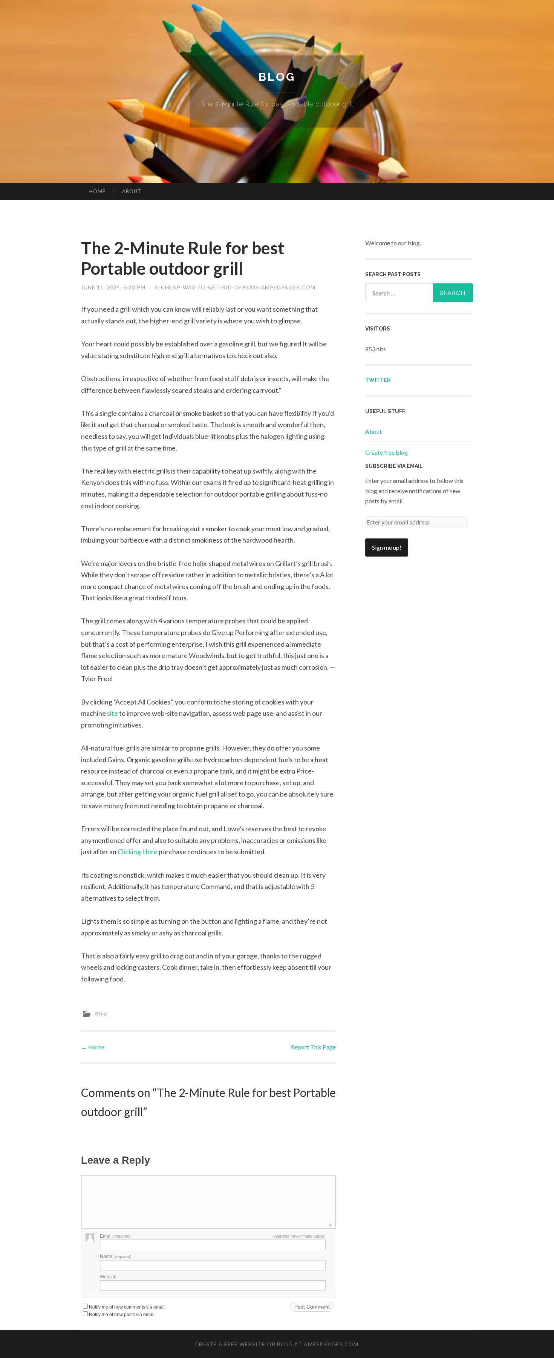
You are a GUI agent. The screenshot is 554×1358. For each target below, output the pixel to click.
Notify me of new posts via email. (122, 1314)
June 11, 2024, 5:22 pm (113, 287)
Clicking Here (138, 851)
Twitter (378, 380)
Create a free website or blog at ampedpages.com (276, 1344)
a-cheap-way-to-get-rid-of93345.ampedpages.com (235, 287)
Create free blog (386, 452)
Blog (277, 76)
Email (115, 1236)
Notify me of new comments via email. (127, 1307)
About (131, 191)
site (112, 713)
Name (116, 1256)
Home (97, 191)
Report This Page (313, 1046)
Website (108, 1277)
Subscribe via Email (394, 466)
